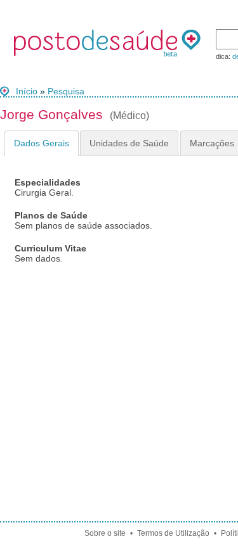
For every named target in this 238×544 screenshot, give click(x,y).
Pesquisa (66, 91)
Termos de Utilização (173, 533)
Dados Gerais (41, 143)
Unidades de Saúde (129, 143)
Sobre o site (105, 533)
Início (26, 91)
